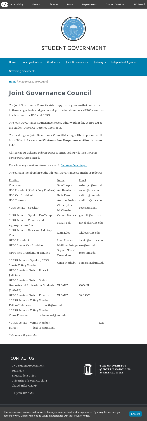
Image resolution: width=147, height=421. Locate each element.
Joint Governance (76, 62)
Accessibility (16, 4)
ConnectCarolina (115, 4)
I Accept (135, 414)
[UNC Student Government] (73, 32)
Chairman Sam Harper (74, 165)
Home (12, 62)
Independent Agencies (124, 62)
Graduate (53, 62)
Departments (89, 4)
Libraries (53, 4)
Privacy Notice (81, 415)
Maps (70, 4)
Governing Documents (22, 71)
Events (36, 4)
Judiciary (99, 62)
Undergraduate (31, 62)
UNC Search (139, 4)
